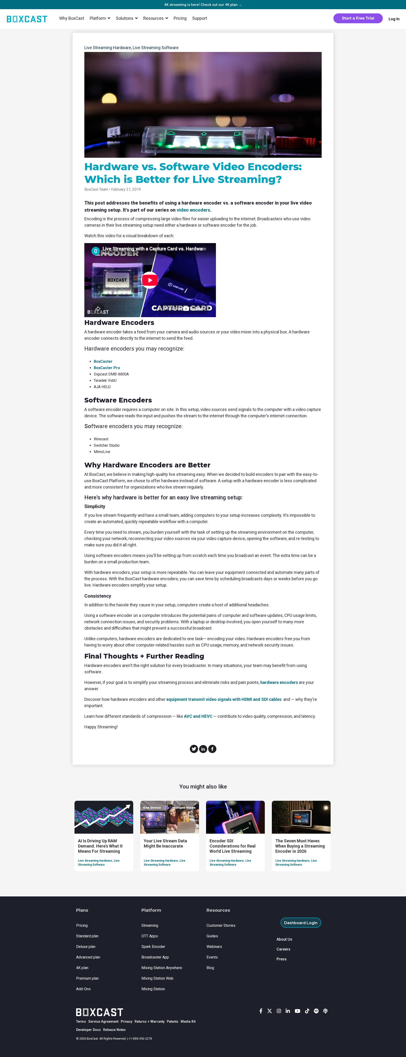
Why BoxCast (71, 18)
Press (282, 959)
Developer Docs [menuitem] (88, 1030)
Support (199, 18)
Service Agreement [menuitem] (103, 1022)
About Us (284, 939)
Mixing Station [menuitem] (153, 989)
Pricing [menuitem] (82, 925)
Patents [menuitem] (172, 1022)
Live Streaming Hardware (107, 47)
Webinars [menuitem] (214, 946)
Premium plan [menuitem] (87, 978)
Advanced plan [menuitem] (88, 957)
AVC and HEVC (198, 716)
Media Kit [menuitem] (188, 1022)
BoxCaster (103, 361)
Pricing (180, 18)
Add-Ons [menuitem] (83, 989)
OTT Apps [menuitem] (149, 936)
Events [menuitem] (212, 957)
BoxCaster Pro (107, 368)
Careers (283, 949)
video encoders (193, 210)
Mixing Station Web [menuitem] (157, 978)
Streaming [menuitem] (149, 925)
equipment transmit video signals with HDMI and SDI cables (223, 699)
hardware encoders (279, 682)
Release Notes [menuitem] (114, 1030)
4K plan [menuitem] (82, 968)
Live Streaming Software (156, 47)
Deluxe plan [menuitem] (85, 946)
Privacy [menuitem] (126, 1022)
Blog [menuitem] (210, 968)
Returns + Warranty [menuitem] (149, 1022)
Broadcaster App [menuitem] (155, 957)
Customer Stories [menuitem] (221, 925)
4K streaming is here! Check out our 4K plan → (203, 5)
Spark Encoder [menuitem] (153, 946)
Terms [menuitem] (81, 1022)
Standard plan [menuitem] (87, 936)
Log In (394, 18)
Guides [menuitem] (212, 936)
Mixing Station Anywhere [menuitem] (161, 968)
